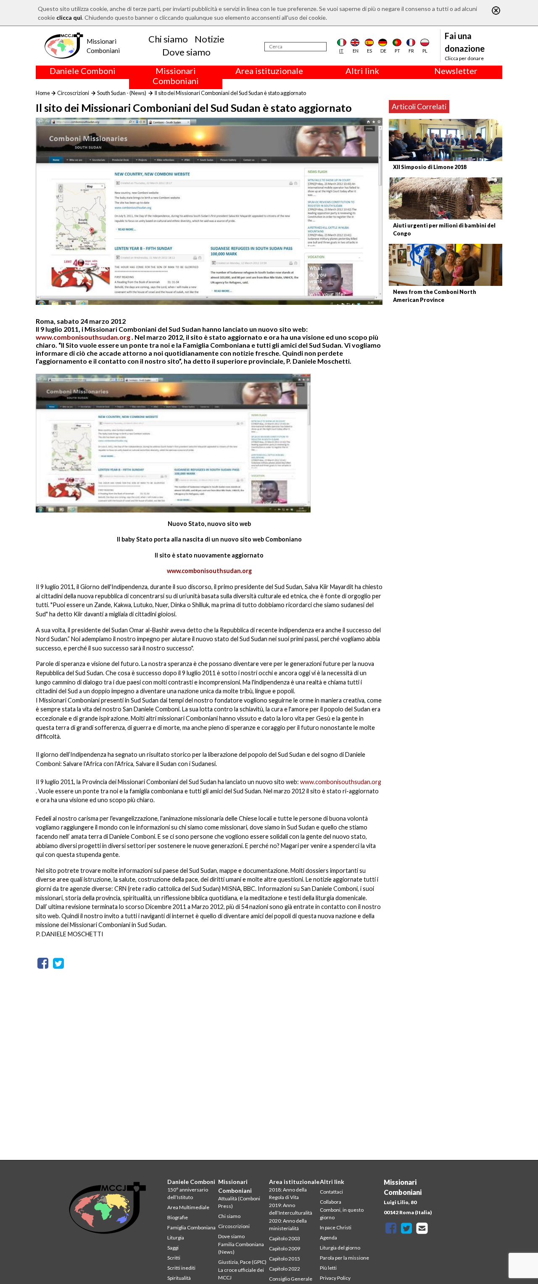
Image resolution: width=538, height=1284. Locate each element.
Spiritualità (179, 1278)
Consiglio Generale (290, 1279)
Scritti (173, 1258)
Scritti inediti (181, 1268)
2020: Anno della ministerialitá (288, 1224)
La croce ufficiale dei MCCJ (241, 1274)
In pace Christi (335, 1227)
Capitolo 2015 (284, 1258)
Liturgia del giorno (340, 1247)
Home (43, 93)
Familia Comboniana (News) (241, 1248)
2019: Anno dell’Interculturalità (290, 1209)
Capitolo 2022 (284, 1269)
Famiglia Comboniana (191, 1227)
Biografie (177, 1217)
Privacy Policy (335, 1278)
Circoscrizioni (73, 93)
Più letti (328, 1268)
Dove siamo (186, 52)
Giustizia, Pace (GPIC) (242, 1262)
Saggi (173, 1247)
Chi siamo (168, 39)
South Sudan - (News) (121, 93)
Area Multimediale (188, 1207)
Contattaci (331, 1192)
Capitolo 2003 (284, 1238)
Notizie (209, 39)
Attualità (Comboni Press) (239, 1202)
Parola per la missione (344, 1258)
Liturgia (175, 1237)
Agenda (328, 1237)
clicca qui (69, 17)
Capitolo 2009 (284, 1248)
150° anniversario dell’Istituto (187, 1193)
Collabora (330, 1202)
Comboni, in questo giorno (342, 1214)
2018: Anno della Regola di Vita (288, 1193)
